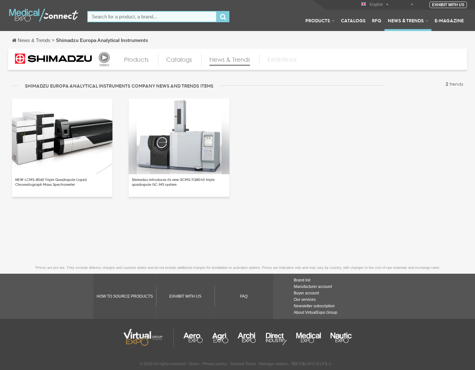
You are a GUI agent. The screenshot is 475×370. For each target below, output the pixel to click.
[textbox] (152, 16)
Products (317, 20)
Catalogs (353, 20)
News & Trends (406, 20)
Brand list (302, 280)
